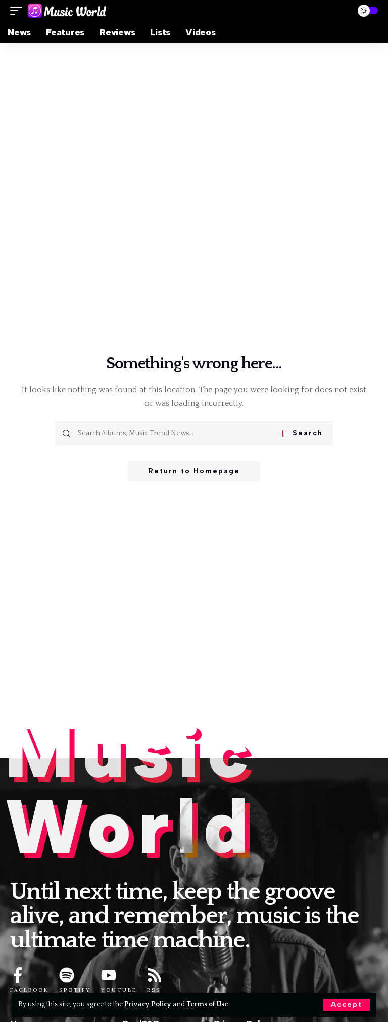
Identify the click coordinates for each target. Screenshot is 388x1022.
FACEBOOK (29, 990)
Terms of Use (207, 1004)
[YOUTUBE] (108, 975)
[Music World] (67, 10)
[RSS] (154, 975)
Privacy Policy (147, 1004)
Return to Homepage (194, 471)
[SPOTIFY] (66, 975)
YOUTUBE (119, 990)
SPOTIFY (75, 990)
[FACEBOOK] (17, 975)
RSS (154, 990)
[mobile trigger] (18, 10)
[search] (340, 11)
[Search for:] (176, 433)
